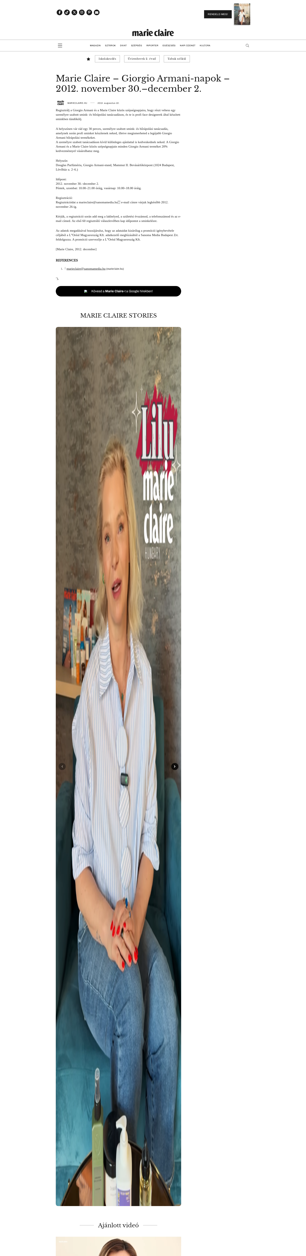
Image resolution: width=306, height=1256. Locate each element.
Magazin (95, 45)
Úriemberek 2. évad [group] (142, 58)
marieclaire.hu (77, 103)
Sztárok (110, 45)
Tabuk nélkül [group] (177, 58)
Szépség (136, 45)
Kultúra (205, 45)
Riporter (152, 45)
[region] (118, 766)
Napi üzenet (188, 45)
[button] (118, 766)
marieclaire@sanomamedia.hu (98, 202)
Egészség (169, 45)
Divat (123, 45)
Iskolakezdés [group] (107, 58)
